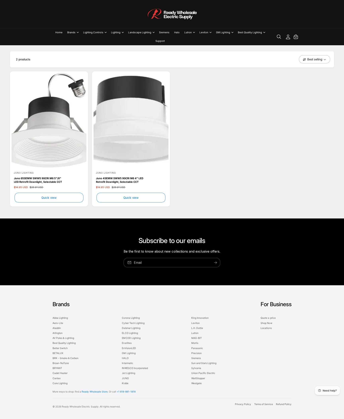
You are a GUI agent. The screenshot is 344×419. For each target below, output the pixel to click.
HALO (125, 358)
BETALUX (58, 353)
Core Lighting (60, 383)
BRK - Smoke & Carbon (65, 358)
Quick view (49, 198)
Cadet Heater (60, 373)
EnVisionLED (129, 348)
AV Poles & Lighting (63, 337)
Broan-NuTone (61, 363)
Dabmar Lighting (131, 328)
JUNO (125, 378)
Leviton (203, 32)
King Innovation (200, 317)
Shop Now (266, 323)
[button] (73, 32)
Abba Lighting (60, 317)
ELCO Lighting (130, 332)
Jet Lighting (128, 373)
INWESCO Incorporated (135, 368)
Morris (194, 342)
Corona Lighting (131, 317)
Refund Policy (283, 404)
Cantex (57, 378)
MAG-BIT (196, 337)
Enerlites (126, 342)
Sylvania (196, 368)
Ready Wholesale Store (95, 391)
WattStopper (198, 378)
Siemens (196, 358)
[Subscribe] (215, 262)
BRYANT (57, 368)
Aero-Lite (58, 323)
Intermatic (127, 363)
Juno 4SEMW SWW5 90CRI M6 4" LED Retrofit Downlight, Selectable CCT (119, 180)
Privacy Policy (243, 404)
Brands (71, 32)
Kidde (125, 383)
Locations (266, 328)
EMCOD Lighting (131, 337)
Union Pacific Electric (203, 373)
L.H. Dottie (197, 328)
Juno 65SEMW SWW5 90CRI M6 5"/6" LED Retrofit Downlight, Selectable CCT (38, 180)
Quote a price (268, 317)
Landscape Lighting (139, 32)
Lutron (188, 32)
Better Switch (60, 348)
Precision (196, 353)
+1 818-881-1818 (126, 391)
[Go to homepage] (172, 14)
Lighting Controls (93, 32)
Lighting (115, 32)
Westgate (196, 383)
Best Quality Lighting (250, 32)
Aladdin (57, 328)
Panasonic (197, 348)
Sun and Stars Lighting (203, 363)
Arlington (58, 332)
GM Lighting (223, 32)
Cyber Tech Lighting (133, 323)
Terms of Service (263, 404)
